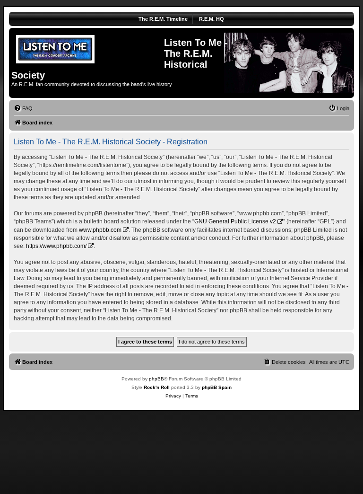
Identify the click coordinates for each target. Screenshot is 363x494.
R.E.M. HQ (211, 19)
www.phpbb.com (100, 230)
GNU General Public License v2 (235, 221)
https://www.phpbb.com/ (56, 246)
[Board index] (87, 47)
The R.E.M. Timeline (163, 19)
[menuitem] (23, 108)
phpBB (156, 378)
